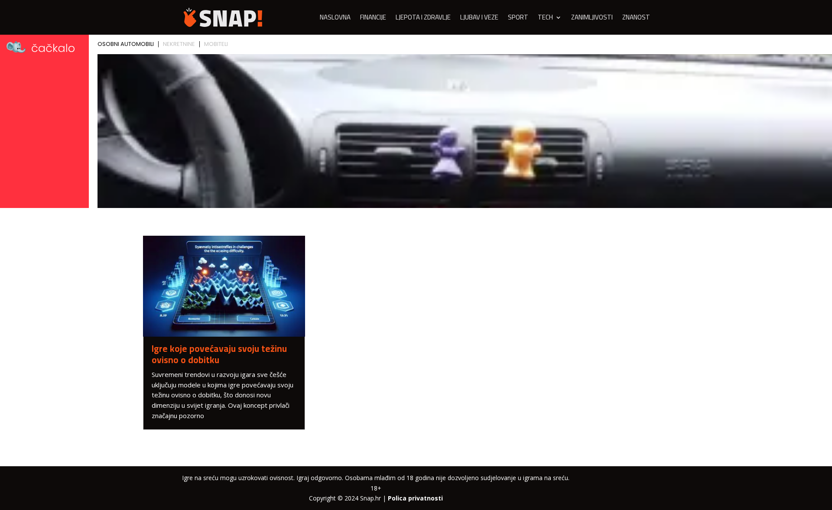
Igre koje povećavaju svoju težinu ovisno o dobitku (219, 354)
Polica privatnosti (415, 498)
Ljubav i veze (479, 18)
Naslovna (335, 18)
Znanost (636, 18)
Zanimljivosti (592, 18)
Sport (518, 18)
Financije (373, 18)
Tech (545, 18)
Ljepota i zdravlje (423, 18)
